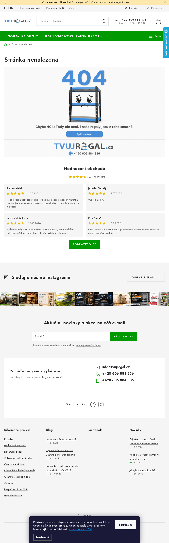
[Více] (155, 36)
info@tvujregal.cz (116, 367)
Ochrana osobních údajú (17, 476)
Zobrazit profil (143, 277)
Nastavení (42, 537)
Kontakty (8, 8)
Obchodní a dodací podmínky (19, 470)
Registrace (156, 8)
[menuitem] (22, 36)
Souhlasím (125, 525)
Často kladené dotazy (15, 464)
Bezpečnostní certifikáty (16, 489)
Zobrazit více (85, 244)
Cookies (8, 483)
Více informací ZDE (80, 529)
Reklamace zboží (55, 8)
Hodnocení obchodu (29, 8)
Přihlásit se (123, 336)
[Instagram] (100, 404)
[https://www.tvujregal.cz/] (84, 112)
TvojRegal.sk (84, 515)
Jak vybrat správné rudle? (142, 470)
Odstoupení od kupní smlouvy (19, 458)
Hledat (104, 21)
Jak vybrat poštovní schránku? (61, 439)
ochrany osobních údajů (88, 345)
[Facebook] (93, 404)
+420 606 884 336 (133, 19)
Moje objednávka (13, 495)
